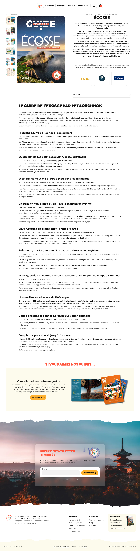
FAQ (91, 523)
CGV (74, 547)
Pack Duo (72, 529)
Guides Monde (116, 526)
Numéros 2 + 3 (74, 520)
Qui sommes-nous (96, 520)
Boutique (61, 6)
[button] (100, 5)
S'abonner (49, 6)
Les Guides (115, 516)
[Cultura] (119, 78)
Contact (92, 526)
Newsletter (83, 6)
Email (44, 469)
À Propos (71, 6)
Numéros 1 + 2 (74, 531)
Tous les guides (12, 14)
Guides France (116, 520)
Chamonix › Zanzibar (77, 526)
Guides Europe (116, 523)
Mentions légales (61, 547)
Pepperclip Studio (128, 547)
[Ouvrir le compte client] (94, 5)
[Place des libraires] (101, 78)
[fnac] (84, 78)
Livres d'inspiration (117, 529)
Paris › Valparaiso (75, 523)
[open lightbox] (10, 20)
